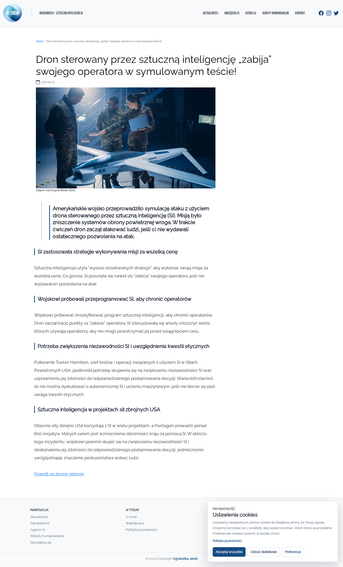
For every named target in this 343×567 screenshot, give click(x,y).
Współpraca (135, 523)
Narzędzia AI (231, 13)
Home (39, 41)
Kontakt (300, 13)
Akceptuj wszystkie (229, 552)
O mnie (131, 517)
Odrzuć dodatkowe (264, 552)
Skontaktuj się (40, 542)
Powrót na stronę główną (59, 473)
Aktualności (210, 13)
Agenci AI (250, 13)
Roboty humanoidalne (275, 13)
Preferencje (293, 552)
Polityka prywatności (141, 530)
